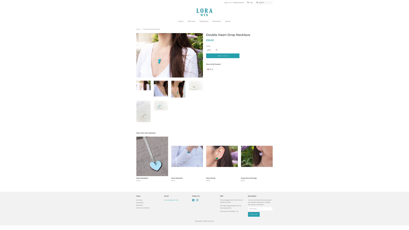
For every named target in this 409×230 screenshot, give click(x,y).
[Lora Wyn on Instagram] (197, 200)
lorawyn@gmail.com (171, 200)
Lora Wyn (210, 221)
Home (181, 21)
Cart (251, 3)
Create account (238, 3)
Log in (226, 3)
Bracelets (217, 21)
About (228, 21)
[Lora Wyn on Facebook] (193, 200)
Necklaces (204, 21)
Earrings (191, 21)
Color (208, 46)
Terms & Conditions (143, 208)
